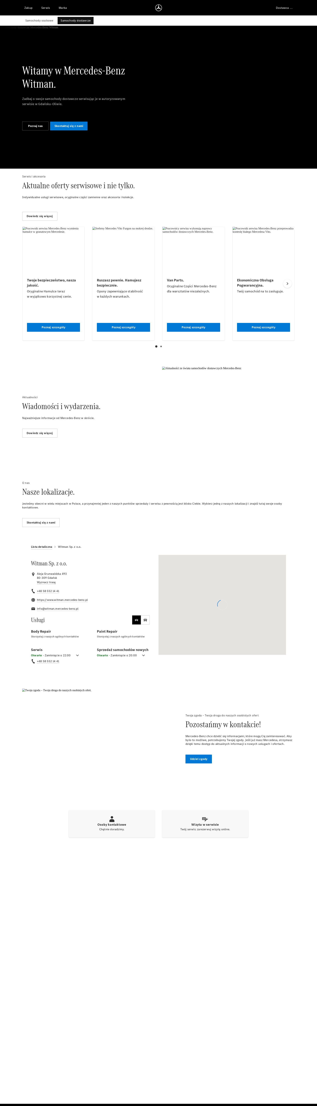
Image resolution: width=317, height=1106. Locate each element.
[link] (46, 582)
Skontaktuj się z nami (68, 126)
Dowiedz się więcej (40, 216)
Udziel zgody (198, 759)
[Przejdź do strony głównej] (159, 7)
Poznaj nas (35, 126)
